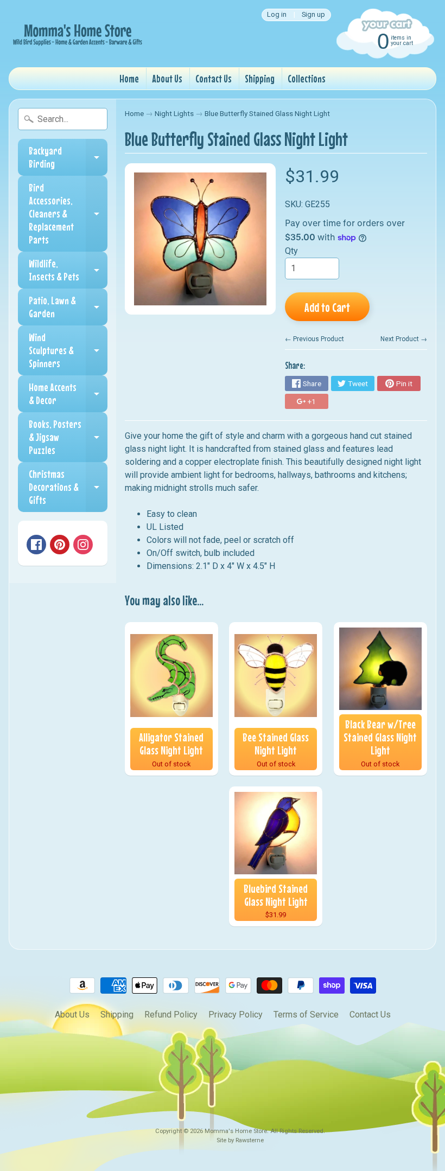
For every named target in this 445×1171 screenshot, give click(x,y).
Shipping (260, 78)
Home (129, 78)
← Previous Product (314, 339)
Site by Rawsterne (240, 1140)
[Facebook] (36, 544)
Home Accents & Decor (68, 394)
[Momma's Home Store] (76, 33)
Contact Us (213, 78)
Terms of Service (306, 1014)
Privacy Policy (235, 1014)
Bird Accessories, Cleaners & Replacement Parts (68, 213)
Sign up (313, 14)
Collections (307, 78)
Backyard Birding (68, 157)
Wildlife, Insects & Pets (68, 270)
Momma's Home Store (236, 1131)
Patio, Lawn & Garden (68, 307)
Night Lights (174, 113)
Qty (291, 251)
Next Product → (403, 339)
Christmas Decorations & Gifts (68, 487)
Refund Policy (171, 1014)
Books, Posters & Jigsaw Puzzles (68, 437)
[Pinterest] (59, 544)
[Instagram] (83, 544)
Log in (277, 14)
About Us (167, 78)
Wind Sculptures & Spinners (68, 350)
